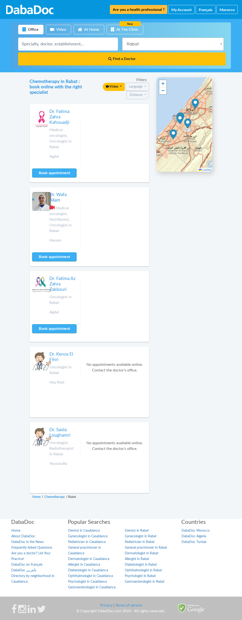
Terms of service (128, 605)
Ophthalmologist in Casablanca (90, 576)
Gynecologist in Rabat (140, 536)
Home (15, 530)
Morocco (227, 10)
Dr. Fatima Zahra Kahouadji (59, 117)
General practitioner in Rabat (146, 547)
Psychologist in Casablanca (87, 581)
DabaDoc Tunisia (194, 542)
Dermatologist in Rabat (141, 553)
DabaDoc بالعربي (23, 570)
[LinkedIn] (32, 611)
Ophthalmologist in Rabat (143, 570)
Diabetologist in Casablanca (88, 570)
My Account (181, 10)
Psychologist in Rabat (140, 576)
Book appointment (54, 173)
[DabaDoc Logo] (30, 9)
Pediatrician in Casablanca (87, 542)
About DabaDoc (23, 536)
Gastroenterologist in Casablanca (92, 587)
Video (114, 86)
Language (136, 86)
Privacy (106, 605)
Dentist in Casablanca (84, 530)
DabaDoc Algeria (194, 536)
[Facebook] (14, 611)
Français (205, 10)
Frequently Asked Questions (31, 547)
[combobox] (173, 44)
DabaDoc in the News (27, 542)
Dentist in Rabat (137, 530)
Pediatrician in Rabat (140, 542)
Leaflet (206, 170)
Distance (136, 95)
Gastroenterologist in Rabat (144, 581)
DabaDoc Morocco (196, 530)
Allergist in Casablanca (84, 564)
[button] (180, 119)
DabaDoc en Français (27, 564)
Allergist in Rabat (137, 559)
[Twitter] (41, 611)
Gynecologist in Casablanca (88, 536)
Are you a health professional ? (138, 10)
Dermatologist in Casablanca (88, 559)
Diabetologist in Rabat (141, 564)
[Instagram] (22, 611)
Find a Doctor (124, 59)
